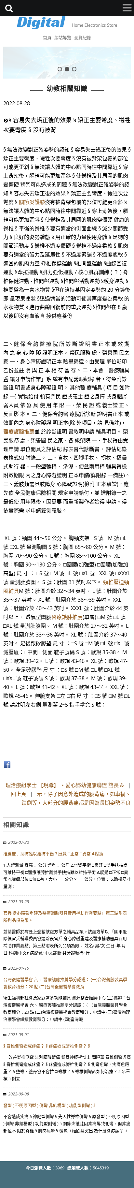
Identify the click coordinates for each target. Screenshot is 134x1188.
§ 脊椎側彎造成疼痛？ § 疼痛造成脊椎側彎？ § (46, 1046)
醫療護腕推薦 (18, 431)
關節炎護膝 (32, 202)
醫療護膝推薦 (67, 617)
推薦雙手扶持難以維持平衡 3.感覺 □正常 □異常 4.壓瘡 (53, 854)
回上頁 (18, 794)
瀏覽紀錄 (82, 37)
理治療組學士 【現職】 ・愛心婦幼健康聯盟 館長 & (65, 785)
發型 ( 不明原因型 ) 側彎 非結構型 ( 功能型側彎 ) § (49, 1105)
